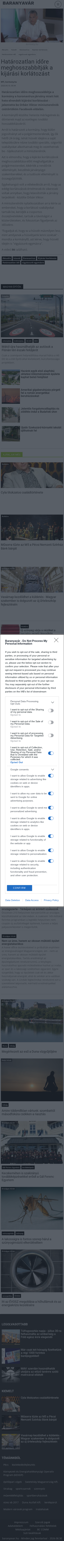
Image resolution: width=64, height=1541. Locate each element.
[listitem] (32, 702)
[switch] (51, 710)
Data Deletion (12, 900)
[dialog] (32, 770)
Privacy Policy (51, 900)
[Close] (57, 641)
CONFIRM (19, 888)
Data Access (32, 900)
